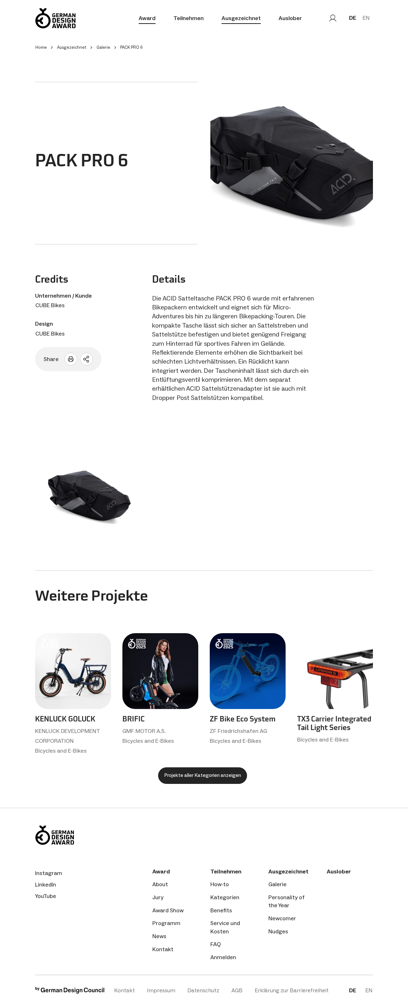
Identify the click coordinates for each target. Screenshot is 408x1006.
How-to (219, 884)
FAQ (215, 944)
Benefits (221, 910)
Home (41, 47)
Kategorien (224, 897)
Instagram (48, 873)
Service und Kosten (225, 927)
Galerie (277, 884)
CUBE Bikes (50, 305)
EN (366, 17)
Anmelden (223, 957)
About (160, 884)
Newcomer (282, 918)
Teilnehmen (188, 18)
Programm (166, 923)
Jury (158, 897)
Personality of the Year (286, 901)
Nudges (278, 931)
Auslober (290, 18)
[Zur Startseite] (55, 18)
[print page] (70, 359)
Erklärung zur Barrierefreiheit (292, 990)
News (159, 936)
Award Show (168, 910)
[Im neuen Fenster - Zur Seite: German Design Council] (70, 992)
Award (147, 18)
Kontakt (162, 949)
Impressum (161, 990)
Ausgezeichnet (241, 18)
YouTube (45, 896)
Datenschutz (203, 990)
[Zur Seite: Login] (333, 18)
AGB (237, 990)
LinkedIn (45, 884)
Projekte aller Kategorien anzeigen (202, 775)
